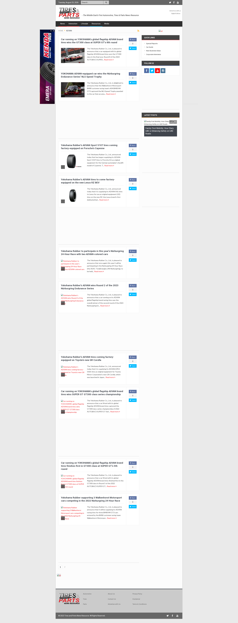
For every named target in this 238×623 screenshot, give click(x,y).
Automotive (87, 594)
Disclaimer (136, 599)
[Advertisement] (190, 67)
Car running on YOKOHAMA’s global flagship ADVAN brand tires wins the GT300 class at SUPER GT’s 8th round (92, 41)
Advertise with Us (114, 604)
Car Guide (149, 47)
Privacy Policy (137, 594)
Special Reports (152, 43)
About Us (111, 594)
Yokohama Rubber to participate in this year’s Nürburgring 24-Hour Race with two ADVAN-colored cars (92, 253)
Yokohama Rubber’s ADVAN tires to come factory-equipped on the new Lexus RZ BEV (88, 181)
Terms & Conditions (140, 604)
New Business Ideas (153, 51)
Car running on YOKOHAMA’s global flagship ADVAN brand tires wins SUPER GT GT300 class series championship (92, 393)
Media (106, 24)
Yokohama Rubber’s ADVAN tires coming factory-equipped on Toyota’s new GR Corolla (87, 358)
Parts (85, 604)
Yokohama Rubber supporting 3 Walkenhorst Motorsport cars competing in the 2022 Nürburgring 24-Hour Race (91, 499)
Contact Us (112, 599)
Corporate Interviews (153, 54)
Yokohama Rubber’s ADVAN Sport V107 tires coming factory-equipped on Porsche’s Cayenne (89, 147)
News (62, 24)
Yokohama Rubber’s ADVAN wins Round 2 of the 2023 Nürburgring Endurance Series (89, 287)
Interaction (73, 24)
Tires (85, 599)
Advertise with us (175, 11)
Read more (108, 60)
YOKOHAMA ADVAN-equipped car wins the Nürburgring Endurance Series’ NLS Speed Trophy (90, 75)
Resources (96, 24)
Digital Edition (175, 13)
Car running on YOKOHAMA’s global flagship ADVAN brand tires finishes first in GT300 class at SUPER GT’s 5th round (92, 465)
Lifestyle (84, 24)
